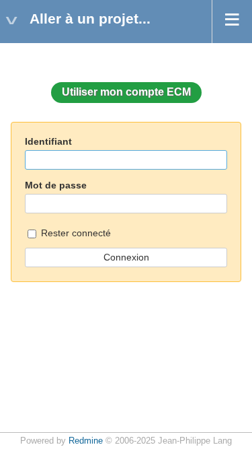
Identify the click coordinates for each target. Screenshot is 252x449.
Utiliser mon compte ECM (126, 92)
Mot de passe (56, 185)
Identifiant (48, 141)
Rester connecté (74, 233)
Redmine (86, 441)
